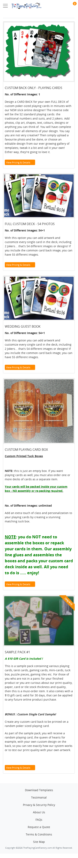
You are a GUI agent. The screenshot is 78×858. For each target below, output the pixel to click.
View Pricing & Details (18, 162)
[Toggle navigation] (5, 6)
